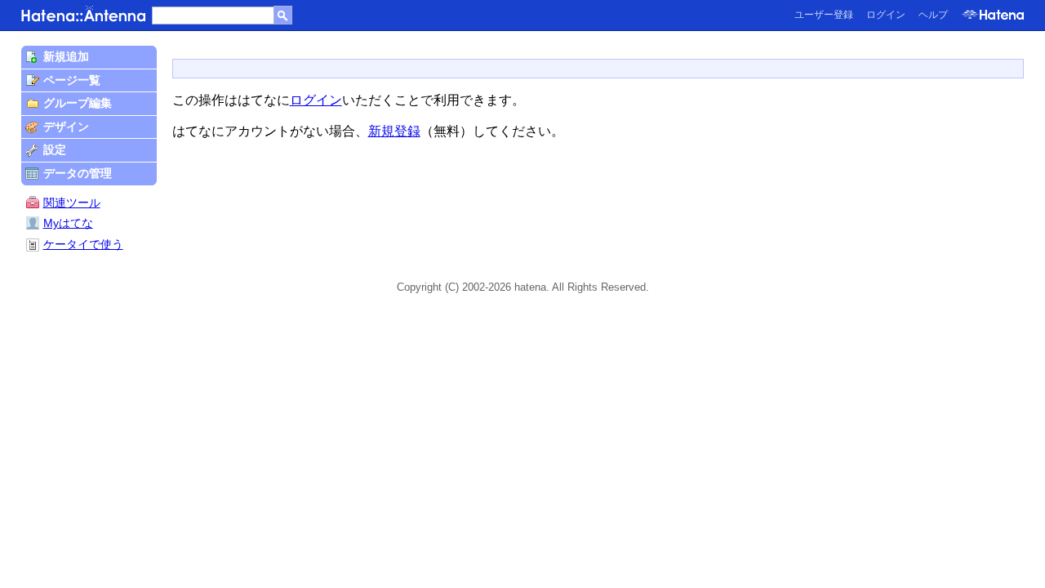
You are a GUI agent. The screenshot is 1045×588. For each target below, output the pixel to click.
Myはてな (68, 222)
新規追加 (66, 56)
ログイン (885, 14)
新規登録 (394, 131)
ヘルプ (933, 14)
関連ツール (71, 202)
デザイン (66, 126)
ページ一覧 (71, 80)
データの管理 (77, 173)
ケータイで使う (83, 244)
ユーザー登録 (823, 14)
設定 (54, 149)
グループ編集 (77, 102)
